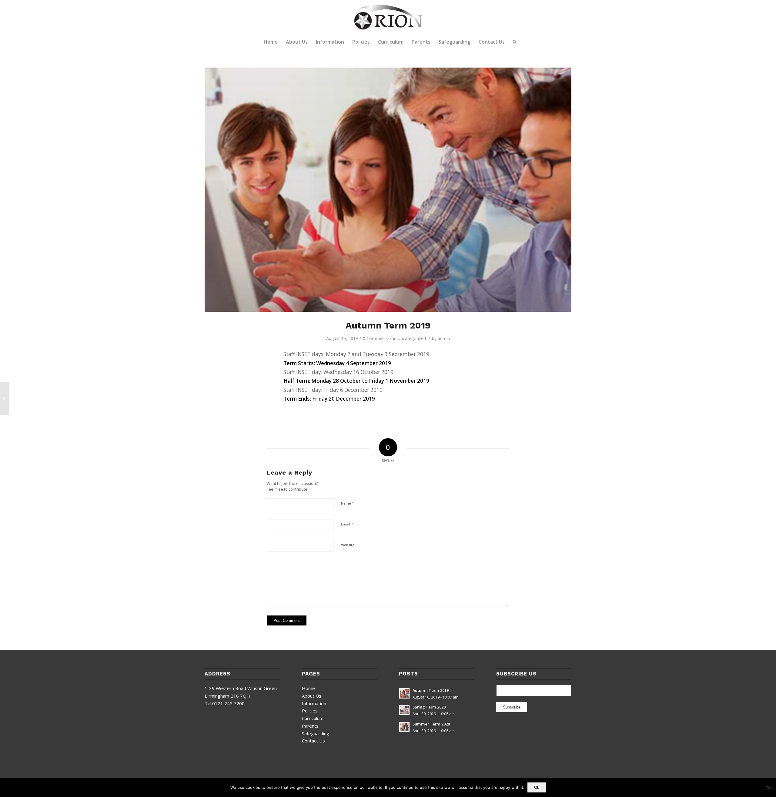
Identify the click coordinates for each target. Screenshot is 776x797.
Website (347, 544)
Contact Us (313, 741)
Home (308, 688)
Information (314, 703)
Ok (536, 787)
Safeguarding (315, 733)
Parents (310, 726)
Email (347, 524)
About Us (311, 696)
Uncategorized (412, 338)
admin (444, 338)
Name (347, 503)
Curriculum (312, 718)
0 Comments (375, 338)
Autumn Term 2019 (388, 325)
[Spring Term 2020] (4, 398)
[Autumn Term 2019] (388, 188)
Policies (310, 711)
